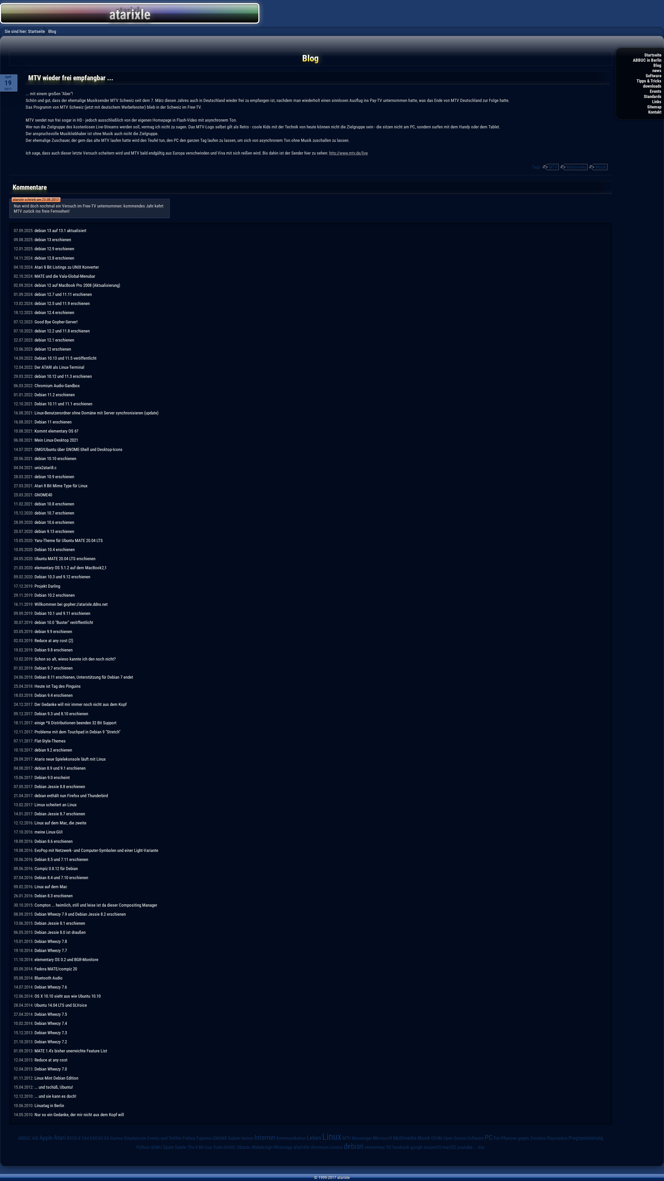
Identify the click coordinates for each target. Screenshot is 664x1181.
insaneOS (432, 1147)
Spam (168, 1147)
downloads (652, 86)
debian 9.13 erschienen (54, 531)
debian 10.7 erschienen (54, 513)
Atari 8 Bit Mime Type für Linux (60, 485)
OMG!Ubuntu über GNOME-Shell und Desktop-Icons (78, 449)
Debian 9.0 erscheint (52, 777)
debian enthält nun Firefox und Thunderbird (71, 795)
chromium (319, 1147)
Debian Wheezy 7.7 (50, 950)
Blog (657, 65)
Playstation (557, 1138)
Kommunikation (291, 1138)
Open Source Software (463, 1138)
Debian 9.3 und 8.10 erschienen (61, 713)
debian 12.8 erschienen (54, 258)
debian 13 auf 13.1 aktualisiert (60, 230)
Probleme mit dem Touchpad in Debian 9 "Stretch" (77, 731)
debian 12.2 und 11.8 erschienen (62, 331)
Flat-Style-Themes (50, 741)
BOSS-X (74, 1138)
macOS (449, 1147)
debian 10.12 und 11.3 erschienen (63, 376)
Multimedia (576, 167)
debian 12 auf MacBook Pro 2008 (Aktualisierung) (77, 285)
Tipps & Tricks (649, 81)
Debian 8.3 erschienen (53, 895)
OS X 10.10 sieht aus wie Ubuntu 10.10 (67, 996)
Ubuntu (244, 1147)
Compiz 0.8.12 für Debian (56, 868)
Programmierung (586, 1138)
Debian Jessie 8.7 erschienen (59, 813)
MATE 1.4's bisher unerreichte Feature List (70, 1050)
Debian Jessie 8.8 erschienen (59, 786)
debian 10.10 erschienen (55, 458)
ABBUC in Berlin (647, 60)
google (416, 1147)
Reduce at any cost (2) (53, 640)
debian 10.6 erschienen (54, 522)
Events (655, 91)
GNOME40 (43, 494)
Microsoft (382, 1138)
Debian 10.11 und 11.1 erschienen (63, 403)
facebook (400, 1147)
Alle (481, 1147)
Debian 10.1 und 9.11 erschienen (62, 613)
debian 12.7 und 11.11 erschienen (63, 294)
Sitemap (654, 106)
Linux (331, 1136)
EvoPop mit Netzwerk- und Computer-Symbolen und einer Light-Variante (96, 850)
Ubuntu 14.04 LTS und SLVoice (60, 1005)
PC (489, 1137)
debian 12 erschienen (52, 349)
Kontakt (654, 112)
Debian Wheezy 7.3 (50, 1032)
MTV (553, 167)
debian (354, 1146)
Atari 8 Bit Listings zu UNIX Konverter (66, 267)
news (656, 70)
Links (656, 101)
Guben (234, 1138)
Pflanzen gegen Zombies (523, 1138)
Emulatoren (135, 1138)
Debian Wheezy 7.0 (50, 1069)
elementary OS (378, 1147)
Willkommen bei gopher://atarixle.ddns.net (71, 604)
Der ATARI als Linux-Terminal (59, 367)
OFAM (436, 1138)
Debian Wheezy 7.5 (50, 1014)
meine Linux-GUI (48, 832)
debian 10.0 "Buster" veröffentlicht (63, 622)
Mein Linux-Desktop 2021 (56, 440)
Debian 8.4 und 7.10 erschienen (61, 877)
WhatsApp (283, 1147)
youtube (465, 1147)
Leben (314, 1137)
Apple (46, 1137)
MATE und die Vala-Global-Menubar (64, 276)
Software (653, 75)
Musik (601, 167)
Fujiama (203, 1138)
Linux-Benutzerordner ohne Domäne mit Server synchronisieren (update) (96, 412)
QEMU (156, 1147)
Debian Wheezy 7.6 (50, 987)
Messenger (362, 1138)
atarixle (301, 1147)
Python (142, 1147)
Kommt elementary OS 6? (56, 431)
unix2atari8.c (45, 467)
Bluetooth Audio (48, 978)
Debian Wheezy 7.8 (50, 941)
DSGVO (96, 1138)
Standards (652, 96)
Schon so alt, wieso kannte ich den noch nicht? (75, 659)
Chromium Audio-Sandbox (57, 385)
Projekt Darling (47, 586)
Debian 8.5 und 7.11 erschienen (61, 859)
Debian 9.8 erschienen (53, 649)
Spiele (180, 1147)
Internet (264, 1137)
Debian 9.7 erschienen (53, 668)
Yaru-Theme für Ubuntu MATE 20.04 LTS (68, 540)
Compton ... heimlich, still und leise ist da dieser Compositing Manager (95, 905)
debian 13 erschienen (52, 239)
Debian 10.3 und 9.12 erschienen (62, 576)
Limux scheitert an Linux (55, 804)
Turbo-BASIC (224, 1147)
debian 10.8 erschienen (54, 503)
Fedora (189, 1138)
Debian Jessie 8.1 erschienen (59, 923)
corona (336, 1147)
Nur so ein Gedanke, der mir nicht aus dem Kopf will (79, 1114)
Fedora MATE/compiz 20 (55, 968)
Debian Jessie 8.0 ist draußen (60, 932)
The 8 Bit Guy (200, 1147)
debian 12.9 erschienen (54, 248)
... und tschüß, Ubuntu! (53, 1087)
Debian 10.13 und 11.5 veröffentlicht (65, 358)
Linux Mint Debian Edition (56, 1078)
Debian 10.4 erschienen (54, 549)
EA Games (113, 1138)
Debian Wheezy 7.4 (50, 1023)
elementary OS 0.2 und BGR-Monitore (66, 959)
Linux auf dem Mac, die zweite (60, 822)
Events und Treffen (164, 1138)
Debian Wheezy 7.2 (50, 1041)
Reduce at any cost (50, 1059)
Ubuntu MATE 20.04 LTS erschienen (64, 558)
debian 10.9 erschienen (54, 476)
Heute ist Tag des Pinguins (57, 686)
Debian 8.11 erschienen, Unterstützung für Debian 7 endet (83, 677)
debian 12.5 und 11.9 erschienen (62, 303)
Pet (497, 1138)
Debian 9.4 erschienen (53, 695)
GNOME (219, 1138)
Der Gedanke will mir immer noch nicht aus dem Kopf (80, 704)
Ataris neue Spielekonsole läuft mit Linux (70, 759)
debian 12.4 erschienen (54, 312)
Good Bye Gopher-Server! (56, 321)
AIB (35, 1138)
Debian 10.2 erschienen (54, 595)
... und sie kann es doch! (55, 1096)
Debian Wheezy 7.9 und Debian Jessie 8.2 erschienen (80, 914)
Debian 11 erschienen (53, 422)
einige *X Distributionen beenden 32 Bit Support (75, 722)
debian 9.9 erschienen (53, 631)
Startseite (652, 55)
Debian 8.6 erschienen (53, 841)
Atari (60, 1137)
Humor (247, 1138)
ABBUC (24, 1138)
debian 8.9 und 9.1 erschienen (60, 768)
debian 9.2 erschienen (53, 750)
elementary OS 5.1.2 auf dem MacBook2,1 (70, 567)
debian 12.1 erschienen (54, 340)
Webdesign (262, 1147)
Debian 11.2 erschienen (54, 394)
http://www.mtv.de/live (348, 153)
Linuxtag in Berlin (49, 1105)
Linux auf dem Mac (50, 886)
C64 (85, 1138)
